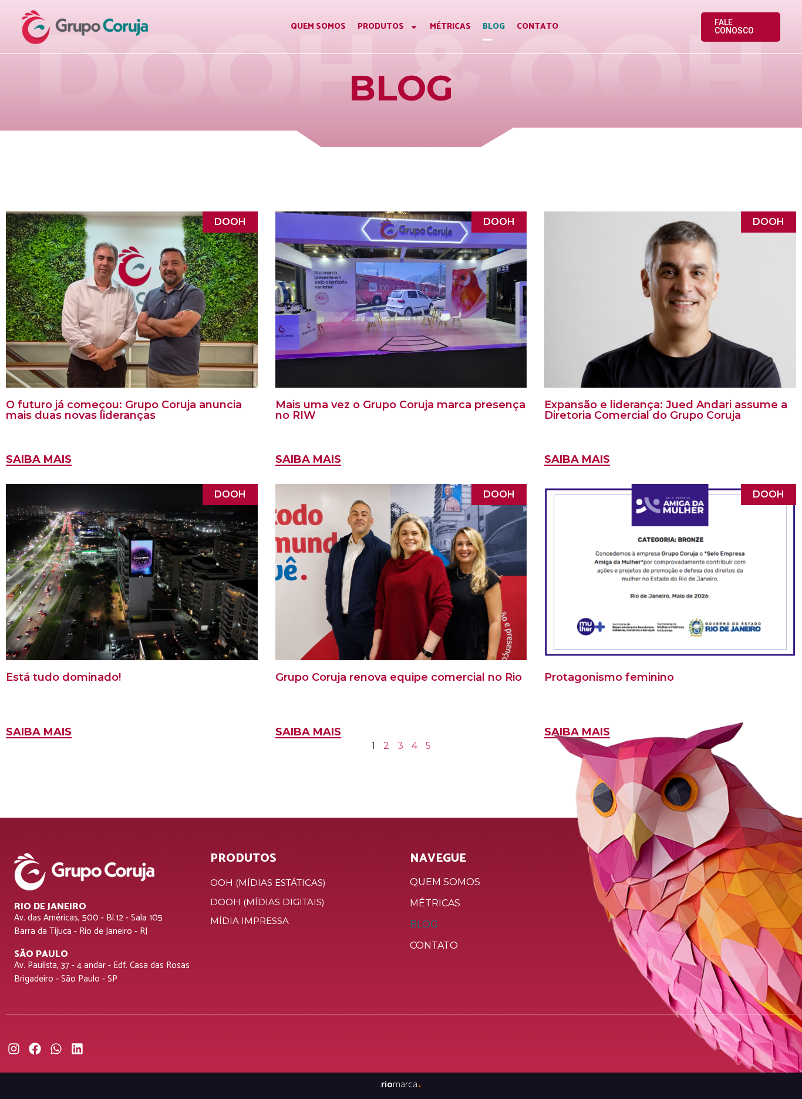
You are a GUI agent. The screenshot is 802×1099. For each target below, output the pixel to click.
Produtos (381, 26)
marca (401, 1084)
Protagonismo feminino (609, 677)
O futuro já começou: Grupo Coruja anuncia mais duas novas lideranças (124, 410)
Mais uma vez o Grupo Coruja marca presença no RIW (400, 410)
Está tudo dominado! (63, 677)
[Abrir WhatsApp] (772, 1069)
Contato (537, 26)
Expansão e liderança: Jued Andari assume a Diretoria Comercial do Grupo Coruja (665, 410)
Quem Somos (318, 26)
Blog (494, 26)
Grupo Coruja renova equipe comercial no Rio (398, 677)
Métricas (450, 26)
